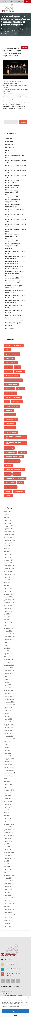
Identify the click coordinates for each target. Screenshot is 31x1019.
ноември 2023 (9, 602)
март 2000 (7, 926)
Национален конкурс (11, 384)
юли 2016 (7, 844)
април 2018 (8, 784)
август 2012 (8, 889)
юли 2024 (7, 580)
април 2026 (8, 520)
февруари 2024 (9, 594)
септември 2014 (9, 886)
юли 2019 (7, 744)
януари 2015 (8, 878)
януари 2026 (8, 529)
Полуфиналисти (10, 393)
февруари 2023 (9, 628)
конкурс (22, 452)
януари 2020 (8, 727)
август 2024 (8, 577)
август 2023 (8, 611)
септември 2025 (9, 540)
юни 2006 (7, 923)
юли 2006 (7, 920)
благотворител (10, 414)
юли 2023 (7, 614)
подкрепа (8, 465)
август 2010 (8, 901)
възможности (10, 423)
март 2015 (7, 872)
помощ (8, 474)
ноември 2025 (9, 534)
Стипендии (9, 325)
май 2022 (7, 651)
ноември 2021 (9, 668)
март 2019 (7, 756)
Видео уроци (9, 144)
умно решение (10, 482)
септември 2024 (9, 574)
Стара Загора (17, 401)
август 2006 (8, 918)
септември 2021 (9, 673)
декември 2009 (9, 903)
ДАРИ (27, 1)
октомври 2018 (9, 770)
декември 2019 (9, 730)
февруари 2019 (9, 759)
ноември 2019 (9, 733)
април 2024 (8, 588)
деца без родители (11, 432)
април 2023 (8, 622)
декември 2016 (9, 830)
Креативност (19, 371)
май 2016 (7, 847)
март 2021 (7, 688)
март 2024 (7, 591)
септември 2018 (9, 773)
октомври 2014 (9, 884)
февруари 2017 (9, 824)
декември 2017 (9, 796)
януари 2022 (8, 662)
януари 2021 (8, 693)
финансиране (19, 491)
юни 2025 (7, 548)
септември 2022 (9, 639)
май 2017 (7, 815)
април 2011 (7, 895)
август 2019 (8, 742)
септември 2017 (9, 804)
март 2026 (7, 523)
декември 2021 (9, 665)
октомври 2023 (9, 605)
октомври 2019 (9, 736)
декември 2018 (9, 764)
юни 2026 (7, 514)
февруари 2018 (9, 790)
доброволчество (10, 452)
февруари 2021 (9, 690)
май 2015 (7, 866)
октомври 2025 (9, 537)
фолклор (8, 495)
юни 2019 (7, 747)
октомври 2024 (9, 571)
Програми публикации (13, 315)
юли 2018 (7, 778)
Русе (7, 401)
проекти (16, 474)
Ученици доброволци (12, 406)
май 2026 (7, 517)
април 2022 (8, 654)
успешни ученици (10, 487)
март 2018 (7, 787)
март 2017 (7, 821)
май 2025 (7, 551)
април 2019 (8, 753)
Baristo (8, 345)
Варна (7, 349)
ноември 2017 (8, 798)
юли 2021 (7, 679)
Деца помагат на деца (12, 354)
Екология (8, 367)
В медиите (9, 141)
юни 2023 (7, 617)
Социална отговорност (13, 323)
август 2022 (8, 642)
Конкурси (8, 153)
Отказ (15, 1015)
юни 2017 (7, 813)
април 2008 (8, 912)
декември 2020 (9, 696)
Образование (9, 388)
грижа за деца (10, 427)
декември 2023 (9, 600)
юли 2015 (7, 861)
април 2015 (8, 869)
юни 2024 (7, 583)
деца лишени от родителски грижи (14, 437)
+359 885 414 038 (19, 1)
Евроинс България (11, 362)
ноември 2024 (9, 568)
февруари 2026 (9, 526)
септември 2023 (9, 608)
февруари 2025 (9, 560)
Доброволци (9, 358)
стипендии (21, 478)
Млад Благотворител (12, 375)
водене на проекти (11, 419)
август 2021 (8, 676)
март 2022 (7, 656)
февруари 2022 (9, 659)
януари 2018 (8, 793)
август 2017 (8, 807)
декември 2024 (9, 566)
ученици (8, 491)
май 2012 (7, 892)
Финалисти (9, 410)
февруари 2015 (9, 875)
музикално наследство (12, 461)
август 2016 (8, 841)
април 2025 (8, 554)
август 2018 (8, 776)
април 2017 (8, 818)
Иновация (8, 371)
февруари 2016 (9, 852)
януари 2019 (8, 761)
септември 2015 (9, 858)
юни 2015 (7, 864)
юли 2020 (7, 710)
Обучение (20, 388)
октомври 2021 (9, 671)
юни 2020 (7, 713)
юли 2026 (7, 512)
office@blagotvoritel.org (8, 1)
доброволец (9, 448)
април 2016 (8, 849)
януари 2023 (8, 631)
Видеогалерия (10, 147)
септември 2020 (9, 705)
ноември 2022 (9, 634)
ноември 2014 (9, 881)
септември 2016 (9, 838)
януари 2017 (8, 827)
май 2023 (7, 619)
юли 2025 (7, 546)
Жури (7, 150)
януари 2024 (8, 597)
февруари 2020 (9, 725)
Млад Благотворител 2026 (13, 380)
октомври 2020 (9, 702)
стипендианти (10, 478)
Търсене (23, 122)
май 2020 (7, 716)
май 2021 (7, 682)
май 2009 (7, 906)
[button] (28, 997)
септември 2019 (9, 739)
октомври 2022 (9, 637)
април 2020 (8, 719)
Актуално (24, 47)
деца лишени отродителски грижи (13, 443)
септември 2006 (9, 915)
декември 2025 (9, 531)
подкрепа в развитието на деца (14, 469)
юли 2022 (7, 645)
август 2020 (8, 707)
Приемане (15, 1011)
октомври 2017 (9, 801)
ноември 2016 (9, 832)
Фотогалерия (9, 328)
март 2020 (7, 722)
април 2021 (8, 685)
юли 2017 (7, 810)
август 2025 (8, 543)
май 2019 (7, 750)
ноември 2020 (9, 699)
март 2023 (7, 625)
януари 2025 (8, 563)
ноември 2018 (9, 767)
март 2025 (7, 557)
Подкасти (8, 248)
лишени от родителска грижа (14, 456)
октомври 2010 (9, 898)
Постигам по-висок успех (13, 397)
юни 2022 (7, 648)
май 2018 (7, 781)
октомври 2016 (9, 835)
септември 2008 (9, 909)
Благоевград (18, 345)
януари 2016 (8, 855)
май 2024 (7, 585)
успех (20, 482)
